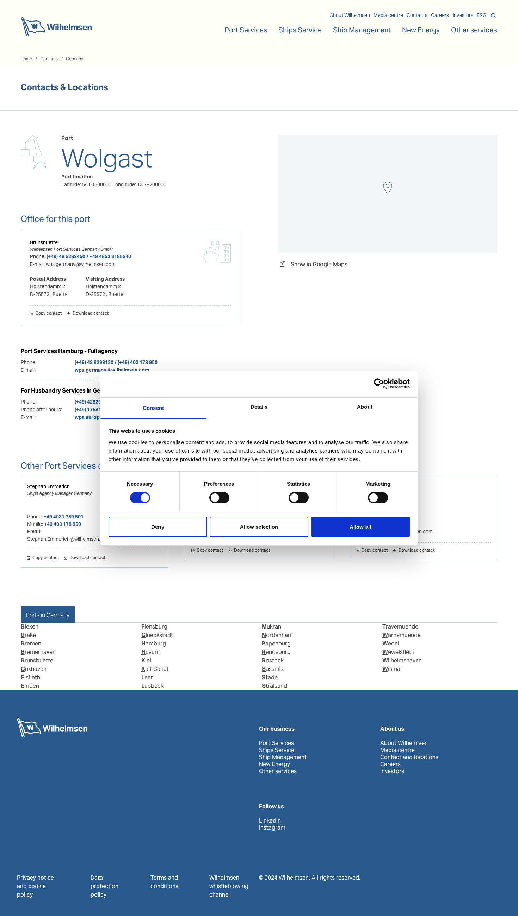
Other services (278, 771)
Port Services (276, 743)
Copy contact (48, 313)
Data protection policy (104, 886)
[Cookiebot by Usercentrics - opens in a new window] (379, 383)
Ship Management (283, 757)
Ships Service (276, 750)
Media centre (388, 15)
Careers (440, 15)
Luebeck (152, 686)
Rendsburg (276, 652)
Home (26, 58)
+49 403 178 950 (62, 524)
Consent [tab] (153, 408)
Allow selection (259, 527)
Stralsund (274, 686)
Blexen (29, 626)
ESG (481, 15)
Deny (157, 527)
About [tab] (364, 407)
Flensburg (154, 626)
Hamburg (153, 643)
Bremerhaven (38, 652)
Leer (147, 677)
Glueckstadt (157, 635)
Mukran (271, 626)
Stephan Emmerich (48, 486)
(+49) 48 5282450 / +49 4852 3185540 (89, 256)
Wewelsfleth (398, 652)
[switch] (219, 497)
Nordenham (277, 635)
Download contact (90, 313)
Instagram (272, 827)
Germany (74, 58)
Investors (462, 15)
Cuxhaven (34, 669)
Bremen (31, 643)
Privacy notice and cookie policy (35, 886)
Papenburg (276, 643)
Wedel (390, 643)
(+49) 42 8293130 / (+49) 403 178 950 (116, 362)
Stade (270, 677)
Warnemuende (401, 635)
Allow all (360, 527)
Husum (150, 652)
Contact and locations (409, 757)
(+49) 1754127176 (95, 409)
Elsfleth (30, 677)
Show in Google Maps (319, 264)
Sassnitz (273, 669)
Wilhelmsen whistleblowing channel (228, 886)
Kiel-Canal (154, 669)
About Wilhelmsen (350, 15)
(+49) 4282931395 (95, 402)
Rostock (273, 660)
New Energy (421, 30)
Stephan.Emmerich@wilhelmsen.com (68, 539)
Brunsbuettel (44, 242)
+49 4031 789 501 (64, 517)
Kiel (146, 660)
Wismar (392, 669)
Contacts (417, 15)
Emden (30, 686)
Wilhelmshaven (402, 660)
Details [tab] (259, 407)
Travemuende (400, 626)
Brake (28, 635)
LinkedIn (270, 820)
